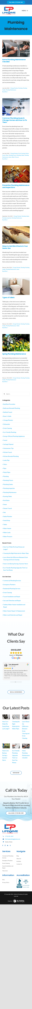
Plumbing (20, 88)
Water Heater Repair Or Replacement (14, 611)
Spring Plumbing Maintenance (14, 354)
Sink (4, 512)
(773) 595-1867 (9, 836)
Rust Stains (6, 500)
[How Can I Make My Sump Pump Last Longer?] (6, 716)
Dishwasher (6, 424)
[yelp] (10, 845)
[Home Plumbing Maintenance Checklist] (16, 48)
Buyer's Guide (7, 416)
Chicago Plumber (14, 88)
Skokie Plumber (7, 516)
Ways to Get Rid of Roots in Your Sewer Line (15, 247)
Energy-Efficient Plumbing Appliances (14, 436)
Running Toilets (7, 496)
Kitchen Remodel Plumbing (11, 456)
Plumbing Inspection (6, 218)
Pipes (7, 155)
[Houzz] (7, 845)
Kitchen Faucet (7, 452)
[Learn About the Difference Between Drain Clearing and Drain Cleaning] (26, 716)
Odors (5, 464)
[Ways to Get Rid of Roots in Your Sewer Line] (16, 235)
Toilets (18, 325)
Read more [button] (7, 678)
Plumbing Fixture (12, 155)
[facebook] (2, 845)
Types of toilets (8, 297)
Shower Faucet (7, 508)
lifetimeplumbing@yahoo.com (12, 839)
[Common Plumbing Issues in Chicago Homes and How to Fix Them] (16, 106)
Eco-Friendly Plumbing (9, 432)
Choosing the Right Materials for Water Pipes (16, 553)
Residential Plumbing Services (11, 588)
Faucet (5, 440)
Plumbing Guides (20, 155)
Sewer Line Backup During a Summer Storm (15, 564)
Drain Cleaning (21, 153)
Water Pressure (15, 157)
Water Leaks (6, 532)
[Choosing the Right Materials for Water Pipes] (16, 716)
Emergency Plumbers (9, 584)
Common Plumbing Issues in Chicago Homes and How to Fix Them (14, 120)
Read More (4, 91)
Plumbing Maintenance (11, 90)
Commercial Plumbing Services (12, 580)
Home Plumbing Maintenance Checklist (14, 60)
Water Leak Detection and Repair (12, 615)
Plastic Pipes (6, 472)
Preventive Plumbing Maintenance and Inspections (15, 186)
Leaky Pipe (6, 460)
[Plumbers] (8, 7)
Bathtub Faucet (7, 412)
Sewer (10, 157)
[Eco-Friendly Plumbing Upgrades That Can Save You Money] (16, 746)
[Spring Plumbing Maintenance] (16, 342)
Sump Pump (6, 520)
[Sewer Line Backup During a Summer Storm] (6, 746)
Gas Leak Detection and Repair (12, 600)
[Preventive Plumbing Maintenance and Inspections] (16, 174)
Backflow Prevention (9, 404)
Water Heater (7, 528)
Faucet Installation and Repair (11, 596)
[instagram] (5, 845)
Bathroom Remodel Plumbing (11, 408)
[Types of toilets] (16, 286)
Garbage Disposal (8, 444)
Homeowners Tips (8, 448)
